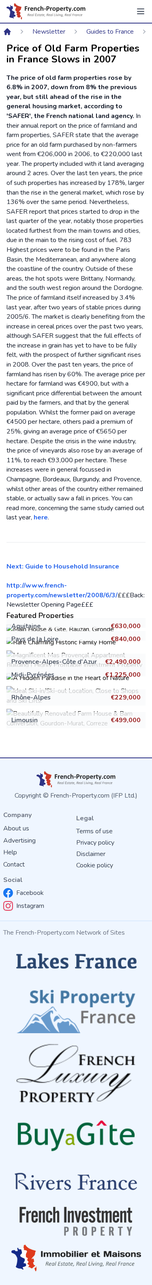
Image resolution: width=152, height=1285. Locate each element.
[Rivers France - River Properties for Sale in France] (76, 1182)
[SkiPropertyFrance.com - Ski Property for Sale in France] (76, 1009)
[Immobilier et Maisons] (76, 1258)
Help (10, 852)
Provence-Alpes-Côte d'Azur (54, 661)
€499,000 (126, 720)
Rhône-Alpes (31, 697)
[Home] (7, 32)
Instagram (30, 905)
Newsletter (48, 31)
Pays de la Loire (34, 639)
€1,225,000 (123, 674)
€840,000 (126, 639)
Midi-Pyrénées (32, 674)
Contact (14, 864)
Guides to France (110, 31)
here (41, 517)
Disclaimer (90, 854)
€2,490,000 (123, 661)
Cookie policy (94, 865)
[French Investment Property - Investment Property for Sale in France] (76, 1221)
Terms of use (94, 831)
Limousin (24, 720)
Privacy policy (95, 842)
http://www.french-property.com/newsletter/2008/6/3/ (62, 590)
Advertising (19, 840)
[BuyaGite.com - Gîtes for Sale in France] (76, 1135)
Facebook (30, 892)
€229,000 (126, 697)
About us (16, 828)
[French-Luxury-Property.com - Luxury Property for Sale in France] (76, 1073)
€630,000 (126, 626)
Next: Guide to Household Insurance (62, 566)
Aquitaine (26, 626)
